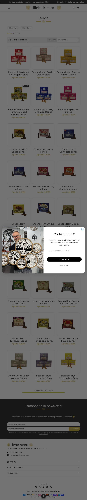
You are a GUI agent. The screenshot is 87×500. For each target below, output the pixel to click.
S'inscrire (64, 259)
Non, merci (64, 266)
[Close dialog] (82, 229)
